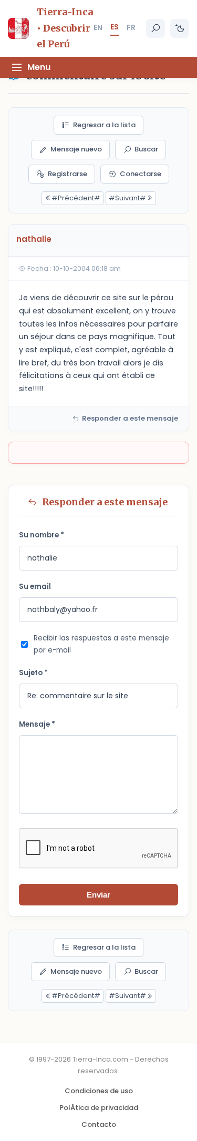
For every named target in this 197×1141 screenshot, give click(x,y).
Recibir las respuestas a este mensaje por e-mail (101, 644)
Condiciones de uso (99, 1091)
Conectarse (140, 174)
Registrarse (67, 174)
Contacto (98, 1124)
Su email (35, 587)
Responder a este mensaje (130, 418)
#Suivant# (127, 198)
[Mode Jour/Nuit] (179, 28)
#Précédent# (75, 198)
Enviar (98, 894)
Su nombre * (41, 535)
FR (131, 27)
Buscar (146, 149)
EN (98, 27)
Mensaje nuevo (76, 149)
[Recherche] (155, 28)
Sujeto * (33, 673)
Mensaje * (37, 724)
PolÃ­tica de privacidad (98, 1108)
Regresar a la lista (104, 125)
